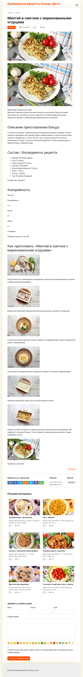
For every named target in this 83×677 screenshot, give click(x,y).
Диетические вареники (19, 584)
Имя (9, 607)
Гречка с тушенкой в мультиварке (23, 551)
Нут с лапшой (48, 517)
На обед (71, 482)
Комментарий (13, 617)
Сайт (55, 607)
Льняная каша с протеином (20, 517)
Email (33, 607)
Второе (11, 27)
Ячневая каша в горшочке (54, 551)
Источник (72, 469)
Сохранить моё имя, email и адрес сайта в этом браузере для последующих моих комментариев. (40, 651)
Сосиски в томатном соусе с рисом (58, 584)
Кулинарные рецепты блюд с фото (33, 4)
